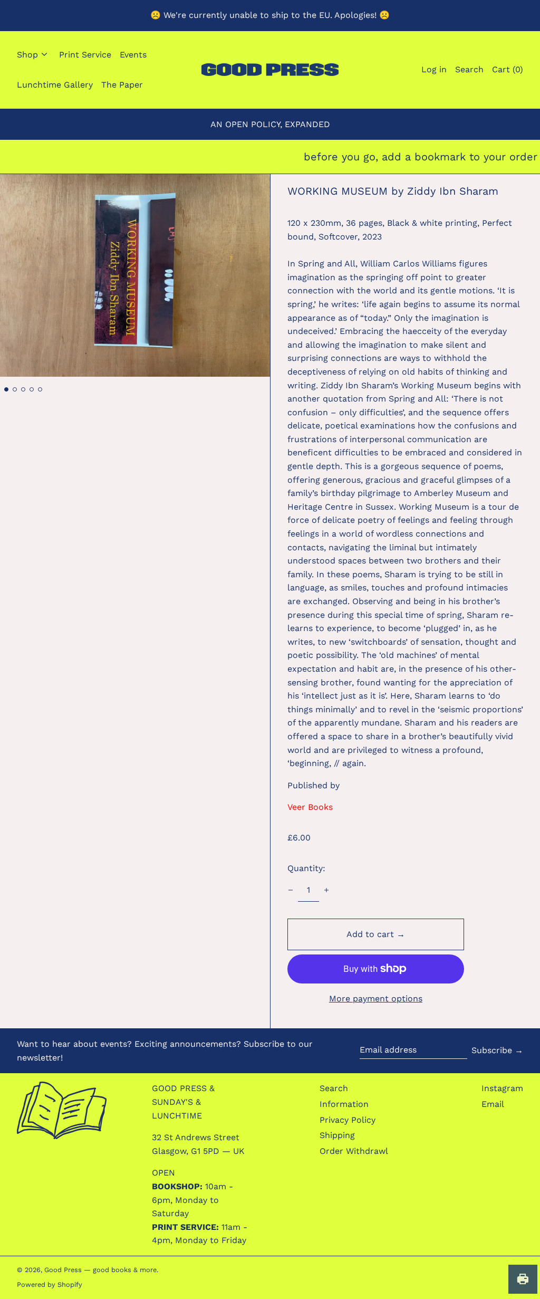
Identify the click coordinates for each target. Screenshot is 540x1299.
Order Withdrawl (354, 1151)
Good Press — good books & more (100, 1270)
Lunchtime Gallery (55, 85)
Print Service (85, 55)
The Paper (122, 85)
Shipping (337, 1135)
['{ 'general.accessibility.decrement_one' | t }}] (290, 890)
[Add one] (326, 890)
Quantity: (306, 868)
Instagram (502, 1088)
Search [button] (469, 69)
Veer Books (310, 807)
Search (334, 1088)
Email (492, 1104)
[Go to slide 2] (15, 389)
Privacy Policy (347, 1120)
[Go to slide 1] (6, 389)
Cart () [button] (507, 69)
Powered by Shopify (49, 1284)
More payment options (375, 999)
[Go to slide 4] (32, 389)
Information (344, 1104)
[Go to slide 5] (40, 389)
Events (133, 55)
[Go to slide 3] (23, 389)
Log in (434, 69)
